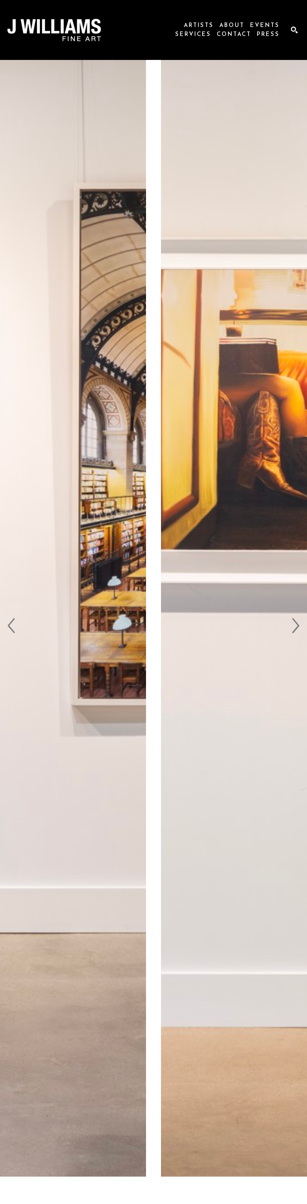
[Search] (294, 30)
